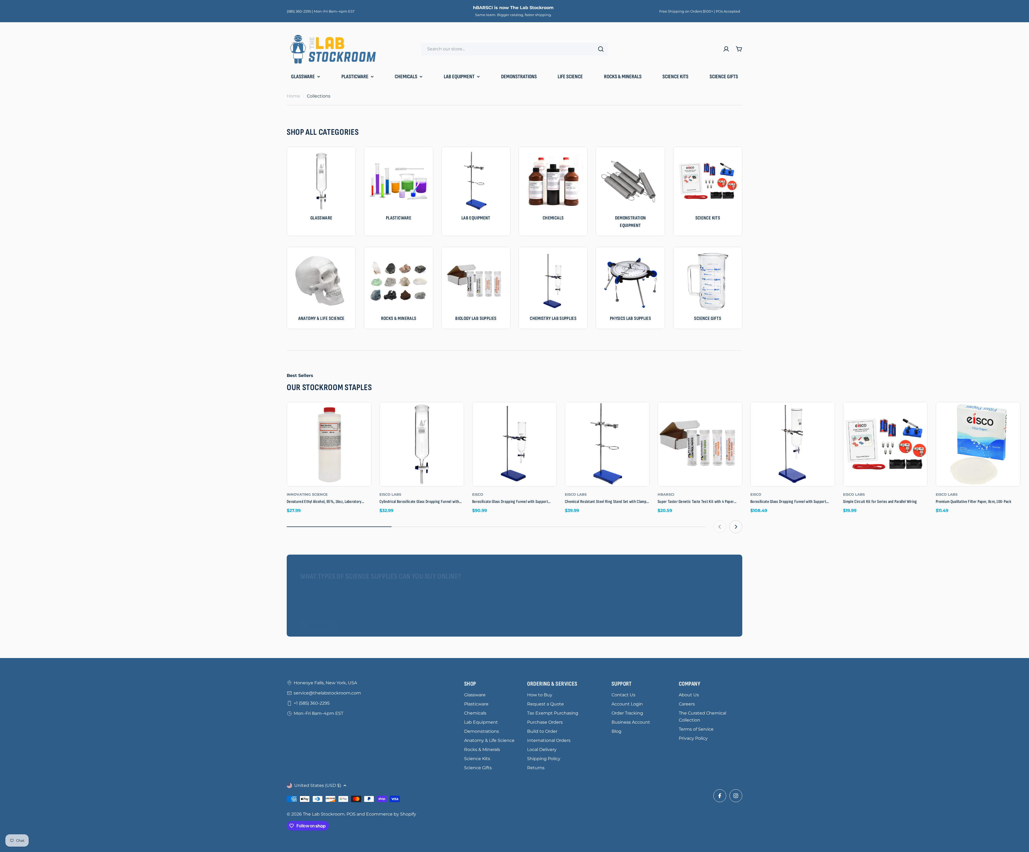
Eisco (477, 494)
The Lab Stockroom (324, 814)
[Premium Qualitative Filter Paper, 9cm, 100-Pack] (978, 444)
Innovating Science (307, 494)
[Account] (726, 49)
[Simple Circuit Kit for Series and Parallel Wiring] (885, 444)
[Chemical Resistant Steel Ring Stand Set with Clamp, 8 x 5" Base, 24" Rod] (607, 444)
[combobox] (514, 49)
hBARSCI (666, 494)
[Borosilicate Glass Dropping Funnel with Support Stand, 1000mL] (792, 444)
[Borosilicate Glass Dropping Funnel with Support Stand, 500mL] (514, 444)
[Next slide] (735, 526)
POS (351, 814)
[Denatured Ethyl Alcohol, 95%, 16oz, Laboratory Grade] (329, 444)
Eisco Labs (390, 494)
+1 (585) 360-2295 (312, 703)
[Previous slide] (719, 526)
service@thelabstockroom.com (327, 693)
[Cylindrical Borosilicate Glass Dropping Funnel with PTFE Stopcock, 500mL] (421, 444)
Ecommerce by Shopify (391, 814)
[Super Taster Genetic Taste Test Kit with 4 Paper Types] (700, 444)
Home (293, 96)
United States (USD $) (317, 785)
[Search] (601, 49)
